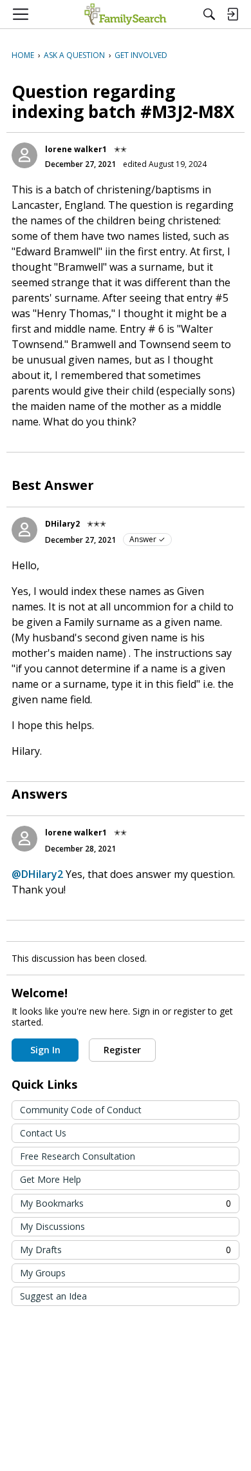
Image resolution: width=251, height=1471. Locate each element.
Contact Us (43, 1133)
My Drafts (125, 1249)
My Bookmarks (125, 1203)
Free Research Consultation (77, 1156)
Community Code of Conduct (81, 1110)
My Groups (43, 1273)
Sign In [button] (45, 1050)
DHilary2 (62, 523)
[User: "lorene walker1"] (24, 155)
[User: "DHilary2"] (24, 530)
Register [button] (122, 1050)
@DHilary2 (37, 874)
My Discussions (52, 1226)
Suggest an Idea (53, 1296)
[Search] (209, 14)
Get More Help (50, 1179)
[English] (125, 14)
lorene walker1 (76, 149)
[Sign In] (232, 14)
